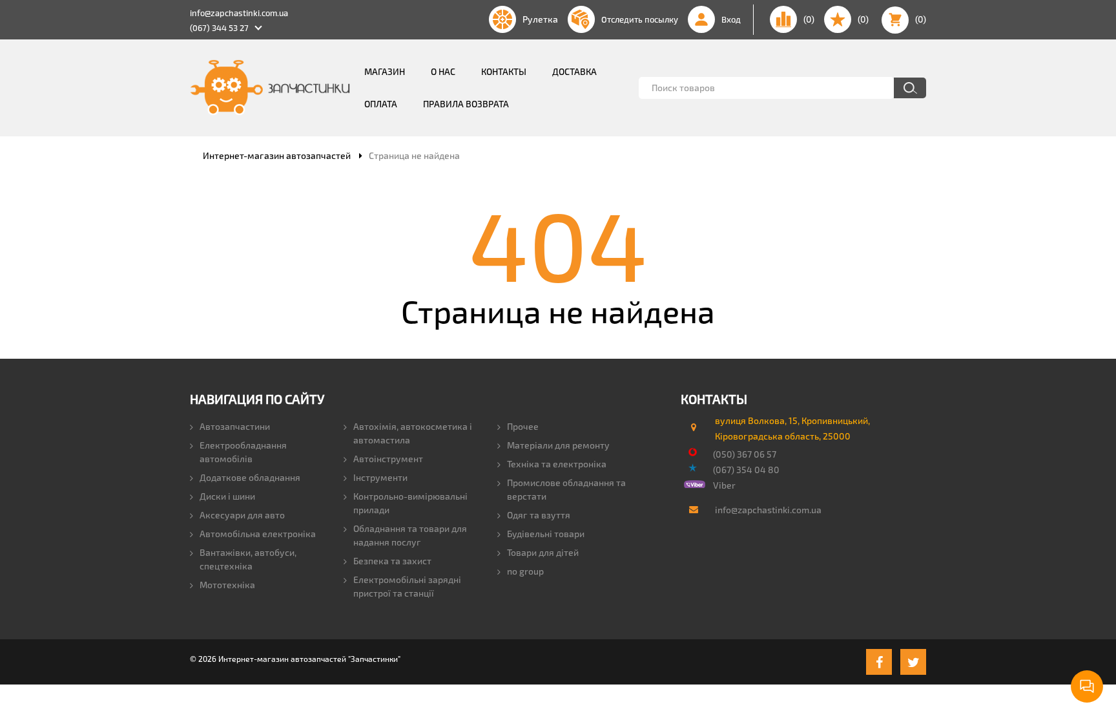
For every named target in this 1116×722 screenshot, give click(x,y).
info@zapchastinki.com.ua (239, 13)
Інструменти (380, 477)
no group (525, 571)
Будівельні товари (545, 533)
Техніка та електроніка (556, 463)
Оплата (380, 103)
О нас (443, 71)
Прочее (523, 426)
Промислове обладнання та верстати (566, 489)
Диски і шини (227, 496)
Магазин (384, 71)
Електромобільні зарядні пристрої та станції (407, 586)
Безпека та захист (392, 560)
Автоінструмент (388, 458)
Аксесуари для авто (242, 514)
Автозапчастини (235, 426)
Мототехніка (227, 584)
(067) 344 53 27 (219, 28)
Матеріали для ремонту (558, 445)
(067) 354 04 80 (746, 469)
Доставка (574, 71)
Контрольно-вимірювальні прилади (410, 503)
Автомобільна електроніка (258, 533)
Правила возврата (466, 103)
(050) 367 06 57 (744, 454)
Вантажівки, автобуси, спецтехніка (248, 559)
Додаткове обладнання (250, 477)
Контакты (503, 71)
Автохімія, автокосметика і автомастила (412, 433)
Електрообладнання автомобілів (243, 452)
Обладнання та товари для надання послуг (410, 535)
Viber (724, 485)
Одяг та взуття (538, 514)
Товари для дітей (543, 552)
